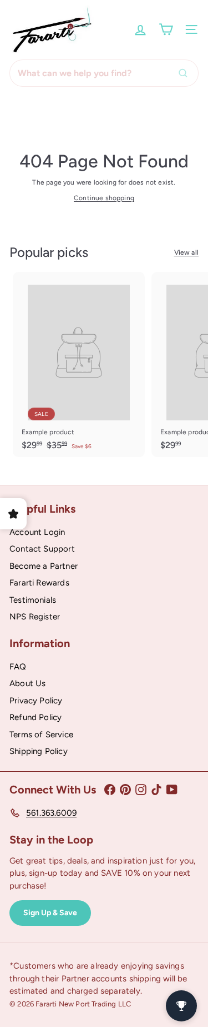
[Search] (186, 73)
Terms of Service (41, 735)
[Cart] (166, 29)
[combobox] (104, 73)
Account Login (37, 532)
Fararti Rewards (39, 583)
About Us (27, 683)
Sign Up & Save (50, 912)
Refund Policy (35, 717)
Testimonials (32, 600)
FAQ (18, 667)
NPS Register (34, 617)
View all (186, 252)
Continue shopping (104, 198)
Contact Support (42, 549)
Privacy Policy (36, 701)
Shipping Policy (38, 751)
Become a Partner (43, 566)
